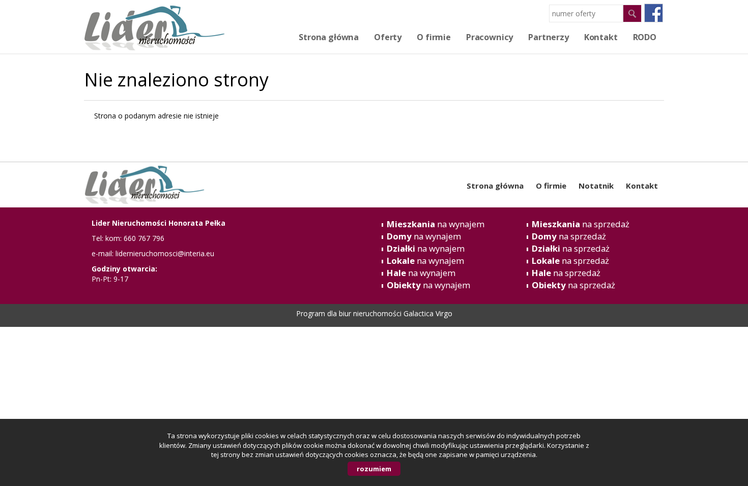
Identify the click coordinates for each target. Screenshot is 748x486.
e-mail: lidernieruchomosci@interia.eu (153, 253)
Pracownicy (489, 37)
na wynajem (435, 224)
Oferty (387, 37)
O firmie (434, 37)
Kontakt (642, 185)
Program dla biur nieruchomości (350, 313)
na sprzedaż (580, 224)
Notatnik (596, 185)
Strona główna (329, 37)
